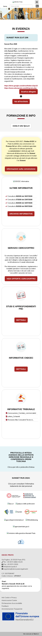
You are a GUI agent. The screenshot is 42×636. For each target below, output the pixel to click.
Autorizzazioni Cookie (9, 600)
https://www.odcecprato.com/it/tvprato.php (20, 88)
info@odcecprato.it (10, 566)
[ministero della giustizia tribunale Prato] (21, 533)
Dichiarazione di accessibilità (12, 603)
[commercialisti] (13, 495)
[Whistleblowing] (32, 520)
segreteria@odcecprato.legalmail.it (15, 569)
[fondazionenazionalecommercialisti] (29, 495)
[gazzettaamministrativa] (13, 520)
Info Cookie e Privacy (9, 597)
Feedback (5, 606)
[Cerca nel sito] (37, 6)
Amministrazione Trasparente (12, 609)
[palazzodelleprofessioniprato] (25, 503)
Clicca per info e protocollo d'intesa (21, 467)
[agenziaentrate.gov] (21, 526)
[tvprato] (19, 512)
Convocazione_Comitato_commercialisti (22, 413)
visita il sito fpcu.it (21, 126)
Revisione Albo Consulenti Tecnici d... (21, 420)
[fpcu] (10, 503)
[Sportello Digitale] (21, 542)
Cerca (4, 6)
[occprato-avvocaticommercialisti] (8, 512)
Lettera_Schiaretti (14, 416)
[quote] (31, 512)
